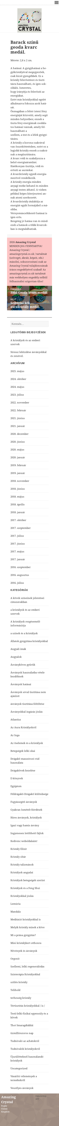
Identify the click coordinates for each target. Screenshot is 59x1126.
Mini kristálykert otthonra (25, 943)
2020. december (19, 433)
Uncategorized (18, 1068)
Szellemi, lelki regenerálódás (27, 966)
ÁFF (37, 1099)
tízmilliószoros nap (21, 1033)
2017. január (17, 559)
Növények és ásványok (23, 950)
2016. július (17, 582)
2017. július (17, 535)
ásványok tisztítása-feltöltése (27, 703)
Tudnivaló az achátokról (24, 1041)
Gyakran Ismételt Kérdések (26, 809)
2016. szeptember (20, 567)
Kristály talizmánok (22, 864)
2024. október (18, 379)
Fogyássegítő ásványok (23, 801)
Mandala (15, 911)
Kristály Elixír (18, 848)
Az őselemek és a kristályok (26, 743)
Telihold (15, 990)
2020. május (17, 449)
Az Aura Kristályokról (23, 727)
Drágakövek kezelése (22, 770)
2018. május (17, 496)
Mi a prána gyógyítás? (23, 935)
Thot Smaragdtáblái (21, 1025)
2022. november (19, 402)
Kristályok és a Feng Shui (25, 888)
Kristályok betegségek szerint (27, 880)
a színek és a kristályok (24, 633)
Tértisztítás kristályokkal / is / (27, 1005)
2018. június (17, 488)
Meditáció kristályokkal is (25, 919)
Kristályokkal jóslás (22, 896)
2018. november (19, 480)
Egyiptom (15, 786)
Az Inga (15, 735)
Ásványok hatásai (20, 684)
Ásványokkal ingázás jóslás (26, 711)
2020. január (17, 457)
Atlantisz (15, 719)
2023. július (17, 394)
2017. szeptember (20, 528)
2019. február (18, 465)
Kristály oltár (18, 856)
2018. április (17, 504)
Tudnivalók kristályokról (25, 1048)
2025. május (17, 371)
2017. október (18, 520)
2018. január (17, 512)
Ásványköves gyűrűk (22, 664)
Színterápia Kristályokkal (25, 974)
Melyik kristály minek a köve (27, 927)
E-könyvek (16, 778)
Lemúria (15, 903)
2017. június (17, 543)
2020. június (17, 441)
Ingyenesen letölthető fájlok (27, 833)
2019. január (17, 473)
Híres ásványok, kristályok (26, 817)
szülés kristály (18, 982)
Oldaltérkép (40, 1096)
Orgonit (15, 958)
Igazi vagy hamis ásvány (24, 825)
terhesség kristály (20, 997)
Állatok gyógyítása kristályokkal (29, 641)
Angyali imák (18, 649)
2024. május (17, 386)
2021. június (17, 418)
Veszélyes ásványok (21, 1088)
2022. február (18, 410)
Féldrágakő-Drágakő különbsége (29, 794)
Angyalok (16, 656)
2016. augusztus (19, 575)
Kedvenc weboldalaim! (23, 841)
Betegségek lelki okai (22, 750)
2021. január (17, 426)
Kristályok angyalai (21, 872)
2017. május (17, 551)
